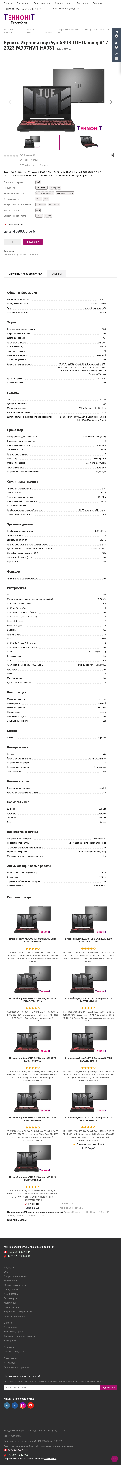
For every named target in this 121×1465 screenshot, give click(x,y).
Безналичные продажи (16, 1367)
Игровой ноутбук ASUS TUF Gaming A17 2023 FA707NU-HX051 (88, 1000)
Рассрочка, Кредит (14, 1331)
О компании (23, 3)
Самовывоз (10, 1327)
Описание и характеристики (25, 273)
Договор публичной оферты (19, 1336)
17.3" (38, 182)
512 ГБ (39, 216)
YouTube (30, 1405)
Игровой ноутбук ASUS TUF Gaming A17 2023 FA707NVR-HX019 (32, 1000)
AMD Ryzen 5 (55, 188)
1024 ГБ (48, 216)
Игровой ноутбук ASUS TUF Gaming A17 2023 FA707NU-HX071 (32, 1119)
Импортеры (10, 1340)
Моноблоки (10, 1280)
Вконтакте (7, 1405)
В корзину (33, 241)
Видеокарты (10, 1298)
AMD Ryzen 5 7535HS (44, 193)
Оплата (8, 1322)
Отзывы (8, 3)
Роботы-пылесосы (14, 1316)
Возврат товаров (63, 3)
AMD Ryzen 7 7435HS (65, 193)
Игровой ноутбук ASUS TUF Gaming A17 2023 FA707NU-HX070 (88, 1059)
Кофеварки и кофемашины (19, 1311)
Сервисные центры (15, 1351)
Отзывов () (29, 155)
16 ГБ (38, 199)
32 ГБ (46, 199)
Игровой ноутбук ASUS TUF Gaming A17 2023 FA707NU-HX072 (88, 1119)
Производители (42, 3)
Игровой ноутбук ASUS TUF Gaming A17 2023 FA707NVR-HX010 (88, 940)
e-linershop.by (50, 1458)
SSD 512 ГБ (41, 204)
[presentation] (10, 102)
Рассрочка (82, 3)
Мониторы (10, 1302)
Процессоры (11, 1289)
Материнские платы (15, 1285)
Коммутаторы (11, 1307)
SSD (38, 210)
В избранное (28, 165)
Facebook (15, 1405)
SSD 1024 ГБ (54, 204)
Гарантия (9, 1347)
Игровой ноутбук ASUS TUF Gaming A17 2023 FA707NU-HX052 (32, 1059)
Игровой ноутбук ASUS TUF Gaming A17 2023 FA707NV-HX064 (32, 1178)
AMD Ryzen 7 (41, 188)
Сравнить (44, 165)
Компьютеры (11, 1293)
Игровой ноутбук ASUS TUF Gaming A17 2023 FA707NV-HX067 (32, 940)
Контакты (9, 1362)
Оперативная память (15, 1276)
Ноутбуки (9, 1267)
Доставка (98, 3)
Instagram (23, 1405)
